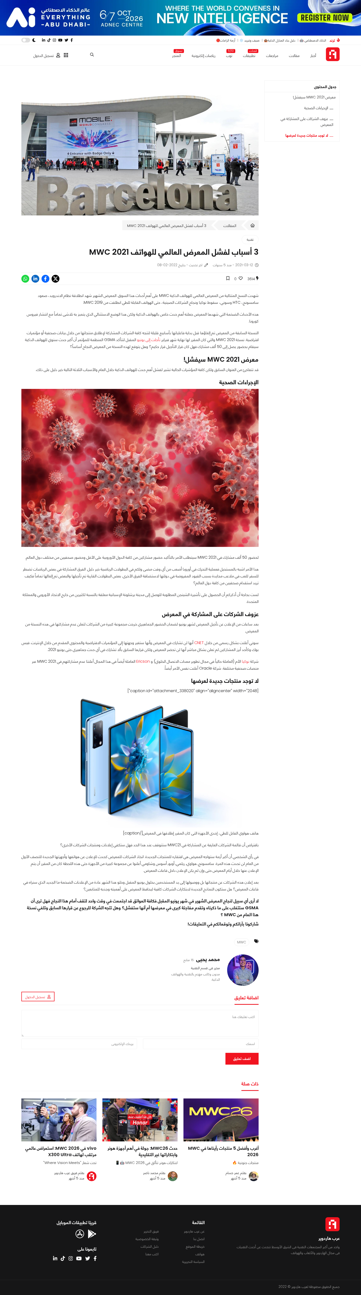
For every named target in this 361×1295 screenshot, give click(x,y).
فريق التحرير (151, 1231)
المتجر (176, 54)
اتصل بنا (199, 1238)
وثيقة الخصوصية (147, 1238)
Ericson (143, 661)
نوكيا (245, 661)
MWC (241, 942)
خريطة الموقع (195, 1246)
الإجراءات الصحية (316, 107)
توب (229, 54)
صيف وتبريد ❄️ (249, 40)
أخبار (313, 55)
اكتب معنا (152, 1254)
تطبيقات (249, 54)
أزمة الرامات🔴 (225, 40)
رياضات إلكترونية (203, 55)
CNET (199, 643)
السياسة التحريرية (193, 1261)
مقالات (294, 55)
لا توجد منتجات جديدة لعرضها (306, 135)
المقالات (229, 225)
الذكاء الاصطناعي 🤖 (313, 40)
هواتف (200, 1254)
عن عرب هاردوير (194, 1231)
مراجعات (272, 55)
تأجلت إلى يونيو (148, 340)
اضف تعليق (242, 1058)
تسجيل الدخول (43, 55)
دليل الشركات (150, 1246)
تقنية (250, 239)
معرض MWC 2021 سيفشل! (314, 97)
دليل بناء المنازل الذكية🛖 (279, 40)
